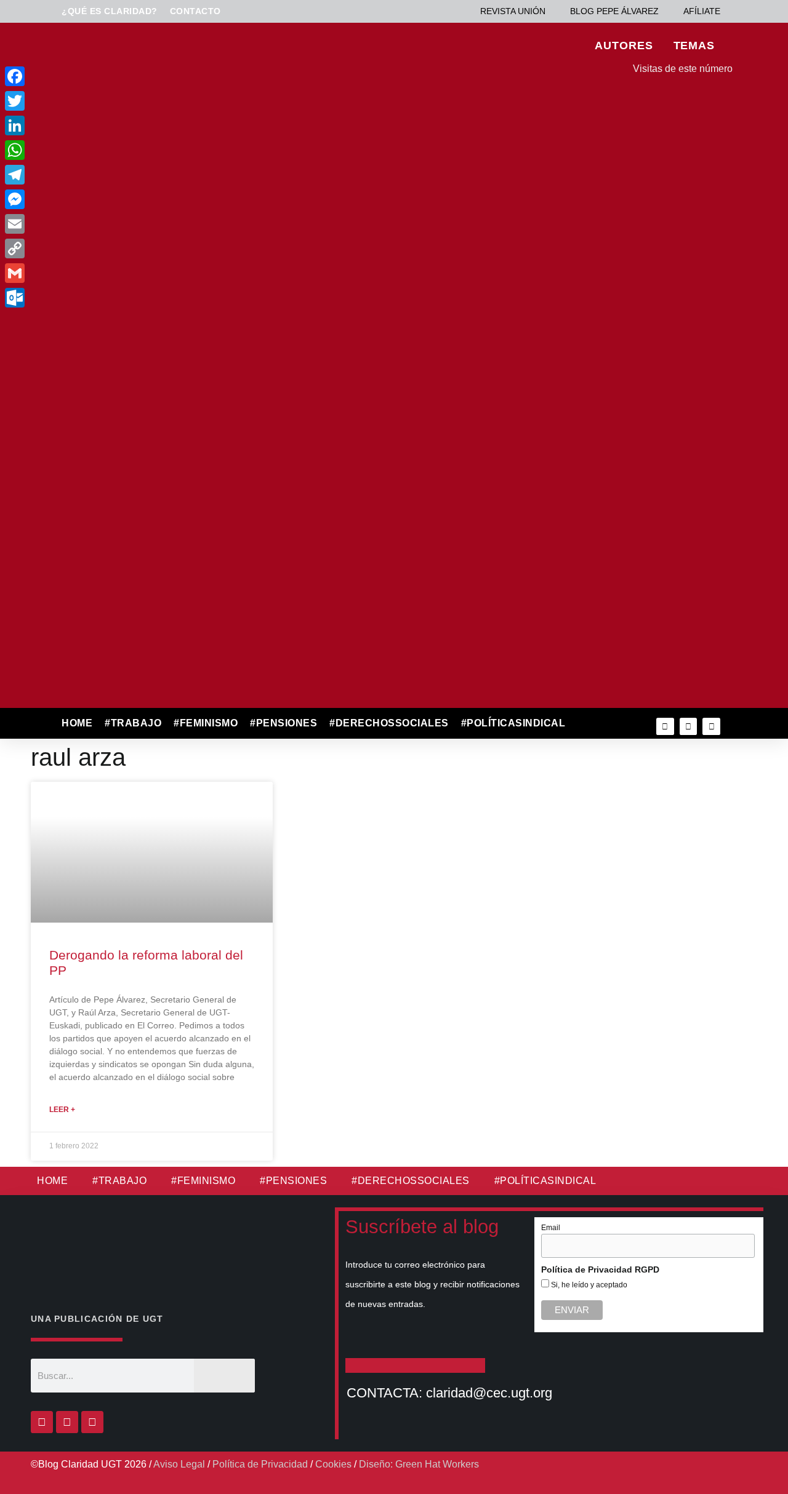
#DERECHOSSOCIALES (389, 723)
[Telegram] (97, 174)
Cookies (333, 1464)
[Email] (97, 224)
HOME (77, 723)
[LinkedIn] (97, 125)
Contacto (195, 11)
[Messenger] (97, 199)
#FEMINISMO (206, 723)
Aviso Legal (179, 1464)
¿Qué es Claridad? (110, 11)
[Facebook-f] (665, 727)
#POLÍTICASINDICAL (513, 723)
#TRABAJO (133, 723)
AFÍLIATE (701, 11)
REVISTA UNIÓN (512, 11)
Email (550, 1227)
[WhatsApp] (97, 150)
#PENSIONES (283, 723)
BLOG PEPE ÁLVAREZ (614, 11)
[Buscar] (224, 1376)
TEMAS (694, 45)
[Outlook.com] (97, 297)
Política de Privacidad (260, 1464)
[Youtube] (711, 727)
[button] (598, 723)
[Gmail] (97, 273)
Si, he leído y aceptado (588, 1285)
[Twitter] (689, 727)
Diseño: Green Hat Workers (419, 1464)
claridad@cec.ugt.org (489, 1393)
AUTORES (624, 45)
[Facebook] (42, 1422)
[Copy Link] (97, 248)
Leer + (62, 1109)
